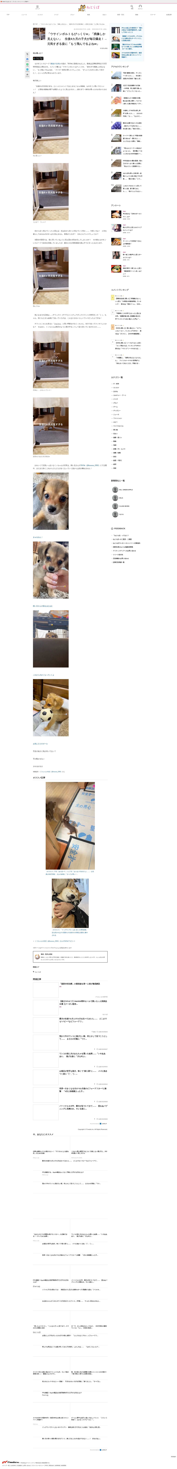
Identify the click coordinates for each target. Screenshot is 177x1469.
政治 (114, 456)
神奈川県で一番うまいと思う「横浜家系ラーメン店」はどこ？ (132, 271)
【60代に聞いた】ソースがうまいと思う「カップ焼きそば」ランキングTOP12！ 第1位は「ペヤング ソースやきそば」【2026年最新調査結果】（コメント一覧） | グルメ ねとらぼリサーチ (129, 348)
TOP (8, 14)
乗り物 (115, 430)
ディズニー (117, 410)
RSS (46, 1465)
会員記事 (169, 14)
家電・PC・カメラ (119, 449)
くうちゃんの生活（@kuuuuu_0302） (51, 771)
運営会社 (51, 1465)
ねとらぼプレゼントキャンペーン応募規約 (125, 543)
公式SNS (13, 1465)
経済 (114, 464)
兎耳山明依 (104, 48)
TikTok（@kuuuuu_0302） (90, 465)
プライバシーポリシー (38, 1465)
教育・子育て (117, 460)
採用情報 (57, 1465)
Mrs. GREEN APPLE (126, 490)
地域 (88, 14)
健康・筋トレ (117, 437)
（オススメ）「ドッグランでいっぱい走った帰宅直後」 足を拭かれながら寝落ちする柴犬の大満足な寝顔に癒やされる (70, 932)
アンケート (116, 205)
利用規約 (173, 1456)
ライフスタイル (118, 426)
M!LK (121, 498)
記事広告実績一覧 (117, 562)
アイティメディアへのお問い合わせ (123, 551)
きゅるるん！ (38, 537)
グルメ (72, 14)
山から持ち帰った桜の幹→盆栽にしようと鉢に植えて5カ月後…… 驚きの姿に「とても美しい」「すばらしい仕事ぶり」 (132, 178)
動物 (136, 14)
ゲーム (115, 407)
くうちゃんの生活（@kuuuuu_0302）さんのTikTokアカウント (55, 941)
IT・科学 (116, 384)
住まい (105, 14)
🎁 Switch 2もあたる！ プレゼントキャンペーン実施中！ (15, 1)
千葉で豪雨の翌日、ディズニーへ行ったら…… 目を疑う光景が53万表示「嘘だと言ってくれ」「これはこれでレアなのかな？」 (132, 78)
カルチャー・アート (119, 395)
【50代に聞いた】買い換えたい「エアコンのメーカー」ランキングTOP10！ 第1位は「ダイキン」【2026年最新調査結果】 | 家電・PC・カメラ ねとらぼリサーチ (128, 333)
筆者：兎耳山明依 (46, 954)
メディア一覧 (6, 1465)
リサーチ (152, 14)
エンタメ (40, 14)
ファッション (117, 418)
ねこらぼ (38, 972)
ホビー (115, 422)
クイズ (56, 14)
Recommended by (94, 1123)
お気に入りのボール (40, 744)
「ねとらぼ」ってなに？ (120, 535)
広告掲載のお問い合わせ (120, 558)
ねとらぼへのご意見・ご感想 (121, 539)
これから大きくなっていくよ (43, 675)
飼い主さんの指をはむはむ (43, 606)
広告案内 (19, 1465)
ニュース (24, 14)
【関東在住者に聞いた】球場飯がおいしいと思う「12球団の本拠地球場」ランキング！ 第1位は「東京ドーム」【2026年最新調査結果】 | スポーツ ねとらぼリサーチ (128, 304)
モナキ (121, 514)
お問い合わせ (27, 1465)
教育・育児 (120, 14)
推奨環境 (63, 1465)
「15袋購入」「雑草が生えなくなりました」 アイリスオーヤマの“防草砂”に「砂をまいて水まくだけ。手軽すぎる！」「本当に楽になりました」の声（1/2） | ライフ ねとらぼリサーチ (128, 363)
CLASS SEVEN (124, 506)
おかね (115, 391)
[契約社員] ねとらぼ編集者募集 (122, 547)
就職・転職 (117, 453)
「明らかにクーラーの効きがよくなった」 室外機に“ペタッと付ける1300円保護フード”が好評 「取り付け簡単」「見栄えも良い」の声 (132, 153)
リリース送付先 (117, 554)
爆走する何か (56, 63)
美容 (114, 468)
